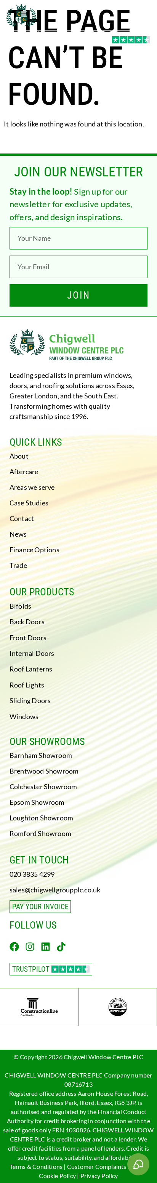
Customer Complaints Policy (105, 1166)
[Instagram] (30, 946)
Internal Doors (32, 653)
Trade (18, 565)
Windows (24, 716)
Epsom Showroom (37, 802)
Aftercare (24, 471)
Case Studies (29, 503)
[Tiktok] (61, 946)
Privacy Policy (99, 1175)
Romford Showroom (40, 833)
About (19, 456)
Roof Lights (27, 685)
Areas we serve (32, 487)
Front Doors (28, 637)
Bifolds (20, 606)
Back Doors (27, 621)
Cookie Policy (57, 1175)
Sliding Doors (30, 700)
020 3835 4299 (32, 874)
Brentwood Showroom (44, 771)
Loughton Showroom (41, 818)
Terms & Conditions (36, 1166)
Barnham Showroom (41, 755)
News (18, 534)
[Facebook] (14, 946)
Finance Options (34, 549)
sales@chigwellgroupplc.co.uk (55, 890)
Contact (22, 518)
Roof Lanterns (31, 669)
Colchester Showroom (43, 786)
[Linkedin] (45, 946)
